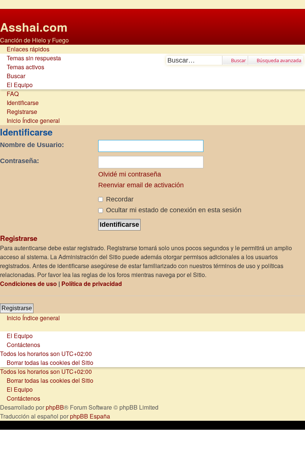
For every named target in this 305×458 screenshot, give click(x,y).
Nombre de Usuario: (32, 145)
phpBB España (90, 416)
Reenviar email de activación (141, 185)
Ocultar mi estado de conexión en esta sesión (172, 210)
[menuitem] (30, 58)
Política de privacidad (91, 283)
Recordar (119, 199)
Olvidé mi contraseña (129, 174)
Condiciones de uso (28, 283)
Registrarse (16, 308)
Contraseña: (19, 161)
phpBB (55, 407)
